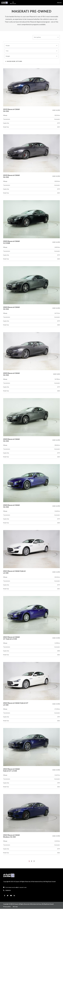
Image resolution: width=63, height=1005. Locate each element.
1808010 (8, 890)
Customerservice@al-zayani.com (16, 887)
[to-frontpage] (4, 2)
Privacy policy (7, 906)
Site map (15, 906)
